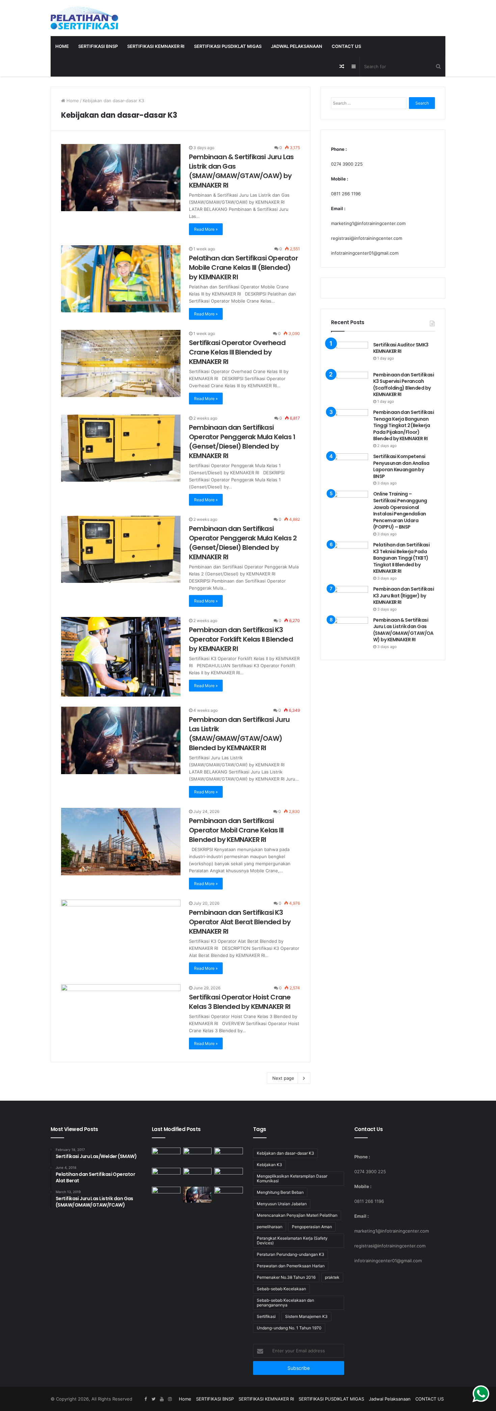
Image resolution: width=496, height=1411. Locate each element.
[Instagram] (170, 1399)
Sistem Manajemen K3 (306, 1316)
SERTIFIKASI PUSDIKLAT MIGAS (227, 46)
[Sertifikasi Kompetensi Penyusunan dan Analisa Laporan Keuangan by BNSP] (349, 464)
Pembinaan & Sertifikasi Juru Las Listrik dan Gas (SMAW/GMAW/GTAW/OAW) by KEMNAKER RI (241, 171)
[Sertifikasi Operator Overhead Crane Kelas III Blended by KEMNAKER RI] (121, 363)
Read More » (206, 229)
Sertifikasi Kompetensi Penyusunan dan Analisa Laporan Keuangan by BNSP (401, 466)
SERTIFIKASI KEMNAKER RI (156, 46)
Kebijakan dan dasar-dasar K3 (285, 1153)
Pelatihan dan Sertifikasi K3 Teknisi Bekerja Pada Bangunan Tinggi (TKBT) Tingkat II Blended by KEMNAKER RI (401, 557)
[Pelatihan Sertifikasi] (84, 18)
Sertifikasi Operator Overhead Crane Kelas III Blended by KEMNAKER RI (237, 352)
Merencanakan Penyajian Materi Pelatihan (297, 1215)
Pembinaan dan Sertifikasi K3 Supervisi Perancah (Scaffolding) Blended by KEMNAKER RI (403, 384)
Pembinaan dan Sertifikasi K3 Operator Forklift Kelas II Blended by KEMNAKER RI (241, 639)
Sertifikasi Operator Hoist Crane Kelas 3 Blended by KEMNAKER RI (240, 1001)
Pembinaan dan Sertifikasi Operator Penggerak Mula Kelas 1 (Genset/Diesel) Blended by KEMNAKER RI (242, 441)
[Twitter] (153, 1399)
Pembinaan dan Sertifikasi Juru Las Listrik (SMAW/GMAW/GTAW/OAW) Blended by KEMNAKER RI (239, 734)
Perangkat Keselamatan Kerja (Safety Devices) (292, 1240)
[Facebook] (145, 1399)
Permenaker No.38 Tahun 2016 (286, 1277)
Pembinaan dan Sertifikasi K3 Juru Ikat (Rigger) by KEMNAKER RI (403, 595)
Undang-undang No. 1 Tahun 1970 (289, 1327)
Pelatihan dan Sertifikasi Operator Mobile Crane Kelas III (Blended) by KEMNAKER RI (243, 267)
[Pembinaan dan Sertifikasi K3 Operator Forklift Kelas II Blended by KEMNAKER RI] (121, 657)
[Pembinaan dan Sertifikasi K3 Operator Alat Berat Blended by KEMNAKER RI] (121, 933)
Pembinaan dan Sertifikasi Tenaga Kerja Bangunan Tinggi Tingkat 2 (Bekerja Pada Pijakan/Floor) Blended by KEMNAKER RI (403, 425)
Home (62, 46)
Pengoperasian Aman (312, 1226)
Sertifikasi (266, 1316)
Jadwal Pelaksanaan (296, 46)
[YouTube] (162, 1399)
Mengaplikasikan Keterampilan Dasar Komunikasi (292, 1178)
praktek (332, 1277)
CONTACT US (346, 46)
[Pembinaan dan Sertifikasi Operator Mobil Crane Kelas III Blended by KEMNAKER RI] (121, 841)
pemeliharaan (269, 1226)
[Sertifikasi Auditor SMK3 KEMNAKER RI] (349, 354)
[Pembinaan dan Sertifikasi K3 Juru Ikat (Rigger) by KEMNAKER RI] (349, 597)
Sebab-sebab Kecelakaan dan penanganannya (285, 1302)
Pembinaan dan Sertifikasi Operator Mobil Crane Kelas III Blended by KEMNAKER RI (236, 830)
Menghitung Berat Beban (280, 1192)
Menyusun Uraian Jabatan (282, 1203)
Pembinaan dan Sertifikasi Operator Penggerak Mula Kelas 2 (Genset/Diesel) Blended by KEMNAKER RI (243, 543)
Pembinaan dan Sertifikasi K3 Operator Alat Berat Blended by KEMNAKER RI (240, 922)
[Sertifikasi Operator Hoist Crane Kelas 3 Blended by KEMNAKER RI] (121, 1018)
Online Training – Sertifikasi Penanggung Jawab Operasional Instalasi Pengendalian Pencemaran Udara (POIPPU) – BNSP (400, 510)
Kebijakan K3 (269, 1164)
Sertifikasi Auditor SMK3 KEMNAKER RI (401, 348)
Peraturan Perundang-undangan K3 (290, 1254)
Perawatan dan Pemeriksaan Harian (291, 1265)
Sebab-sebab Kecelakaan (281, 1288)
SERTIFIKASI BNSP (98, 46)
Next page (283, 1078)
